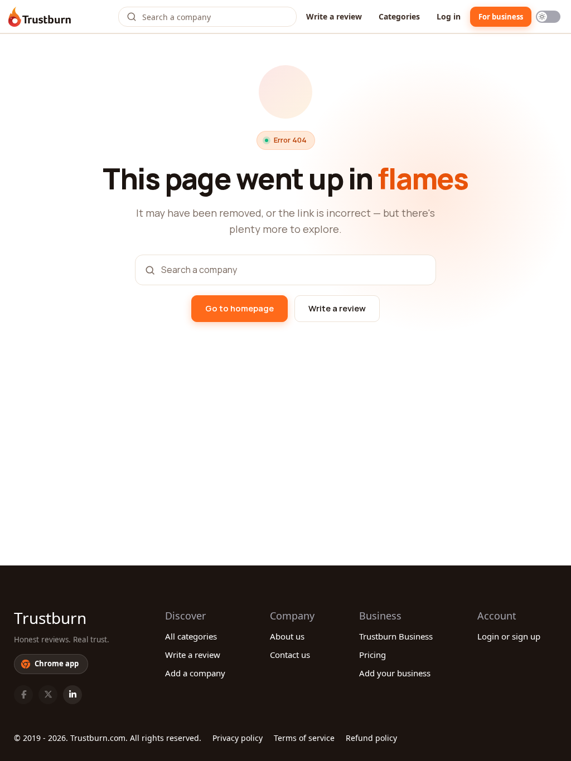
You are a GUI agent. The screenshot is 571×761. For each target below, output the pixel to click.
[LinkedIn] (72, 694)
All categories (191, 636)
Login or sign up (508, 636)
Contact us (290, 654)
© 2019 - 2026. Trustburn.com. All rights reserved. (107, 738)
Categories (399, 16)
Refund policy (371, 738)
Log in (449, 16)
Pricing (372, 654)
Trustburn (50, 617)
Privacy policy (237, 738)
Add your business (394, 673)
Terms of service (304, 738)
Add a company (195, 673)
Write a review (334, 16)
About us (287, 636)
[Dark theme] (548, 17)
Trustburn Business (396, 636)
